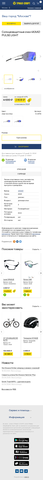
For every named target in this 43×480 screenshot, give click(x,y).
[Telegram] (26, 471)
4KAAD (21, 191)
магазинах (36, 234)
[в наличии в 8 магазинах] (24, 294)
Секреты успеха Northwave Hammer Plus (19, 375)
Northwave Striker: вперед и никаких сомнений (20, 368)
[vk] (17, 241)
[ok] (14, 241)
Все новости (7, 389)
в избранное (9, 89)
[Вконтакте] (17, 471)
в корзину (24, 146)
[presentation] (4, 56)
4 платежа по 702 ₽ (22, 104)
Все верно (11, 23)
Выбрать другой (31, 23)
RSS (14, 389)
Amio (27, 477)
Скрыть (35, 249)
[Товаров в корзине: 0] (38, 3)
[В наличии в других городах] (4, 294)
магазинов (6, 234)
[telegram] (20, 241)
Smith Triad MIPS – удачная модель (16, 381)
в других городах (31, 162)
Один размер (21, 138)
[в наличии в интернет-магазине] (28, 294)
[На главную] (21, 3)
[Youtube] (21, 471)
